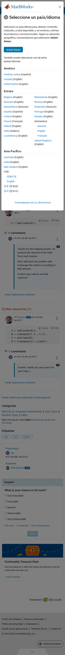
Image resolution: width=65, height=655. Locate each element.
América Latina (12, 74)
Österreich (39, 106)
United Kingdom (42, 140)
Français (42, 135)
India (6, 162)
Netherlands (40, 97)
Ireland (7, 126)
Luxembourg (11, 135)
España (8, 111)
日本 (6, 186)
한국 (6, 191)
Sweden (38, 116)
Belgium (8, 97)
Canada (8, 79)
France (7, 121)
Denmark (9, 102)
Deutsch (41, 126)
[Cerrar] (60, 6)
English (41, 131)
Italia (6, 131)
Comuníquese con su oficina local (32, 202)
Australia (9, 157)
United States (11, 84)
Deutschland (10, 106)
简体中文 (12, 176)
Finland (8, 116)
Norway (38, 102)
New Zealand (11, 167)
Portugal (39, 111)
